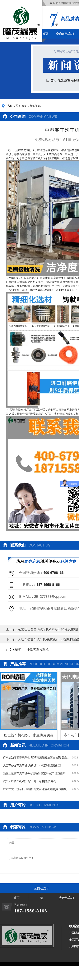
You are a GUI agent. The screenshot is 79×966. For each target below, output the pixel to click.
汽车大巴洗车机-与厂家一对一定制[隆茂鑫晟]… (31, 781)
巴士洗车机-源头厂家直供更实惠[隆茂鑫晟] (28, 736)
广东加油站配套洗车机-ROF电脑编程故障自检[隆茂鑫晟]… (35, 757)
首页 (24, 106)
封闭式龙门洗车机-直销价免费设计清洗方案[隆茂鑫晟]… (36, 789)
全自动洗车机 (65, 33)
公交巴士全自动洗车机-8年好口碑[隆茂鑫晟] (48, 629)
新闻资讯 (35, 106)
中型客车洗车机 (38, 649)
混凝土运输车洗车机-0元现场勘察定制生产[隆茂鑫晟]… (36, 773)
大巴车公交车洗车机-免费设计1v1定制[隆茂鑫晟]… (33, 765)
